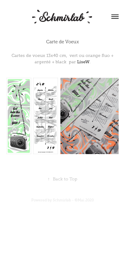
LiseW (83, 61)
